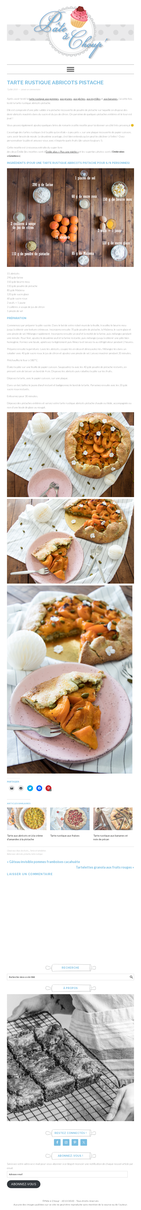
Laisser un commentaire (30, 89)
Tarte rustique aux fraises (64, 835)
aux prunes (66, 98)
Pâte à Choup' (70, 30)
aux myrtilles (93, 98)
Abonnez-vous (23, 1184)
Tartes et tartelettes (38, 850)
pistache (27, 854)
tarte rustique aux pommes (44, 98)
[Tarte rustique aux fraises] (70, 819)
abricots (19, 854)
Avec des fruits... (23, 850)
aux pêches (79, 98)
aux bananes (111, 98)
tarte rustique (37, 854)
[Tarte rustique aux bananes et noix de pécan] (113, 819)
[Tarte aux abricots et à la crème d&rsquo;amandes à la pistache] (26, 819)
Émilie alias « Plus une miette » (62, 151)
